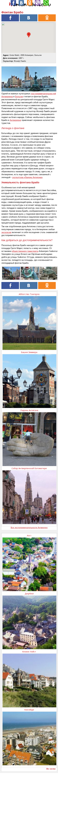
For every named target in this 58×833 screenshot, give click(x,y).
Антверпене (15, 120)
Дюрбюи (29, 593)
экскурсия (6, 232)
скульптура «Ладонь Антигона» (27, 177)
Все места (50, 769)
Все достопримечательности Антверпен (29, 527)
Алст (29, 535)
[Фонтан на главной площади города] (11, 273)
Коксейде (29, 709)
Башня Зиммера (29, 352)
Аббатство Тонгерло (29, 294)
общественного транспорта (25, 251)
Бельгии (19, 96)
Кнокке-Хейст (29, 651)
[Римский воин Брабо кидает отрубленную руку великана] (29, 273)
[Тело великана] (48, 273)
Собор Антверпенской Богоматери (29, 468)
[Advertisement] (29, 802)
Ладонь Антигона (29, 410)
